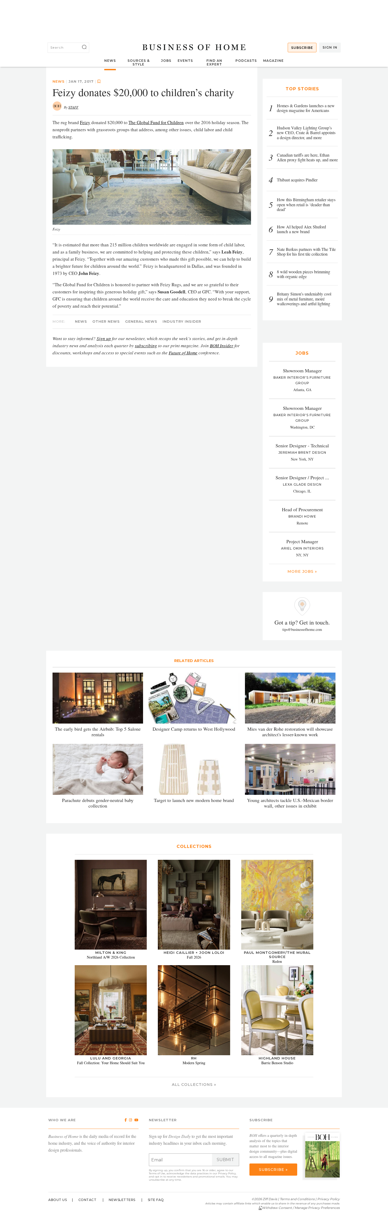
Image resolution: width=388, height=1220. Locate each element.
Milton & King (110, 952)
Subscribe (302, 48)
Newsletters (122, 1200)
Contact (87, 1200)
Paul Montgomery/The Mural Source (277, 954)
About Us (57, 1200)
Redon (277, 961)
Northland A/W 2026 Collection (111, 957)
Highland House (277, 1058)
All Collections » (194, 1084)
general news (141, 321)
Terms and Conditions (297, 1199)
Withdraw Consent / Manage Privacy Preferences (301, 1208)
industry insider (182, 321)
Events (185, 61)
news (59, 81)
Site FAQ (156, 1200)
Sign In (330, 47)
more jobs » (302, 571)
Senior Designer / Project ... (302, 477)
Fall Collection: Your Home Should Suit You (111, 1062)
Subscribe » (273, 1169)
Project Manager (302, 541)
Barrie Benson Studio (277, 1062)
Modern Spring (194, 1062)
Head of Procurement (302, 509)
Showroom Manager (302, 370)
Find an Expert (214, 62)
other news (106, 321)
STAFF (73, 107)
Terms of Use (157, 1173)
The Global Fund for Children (156, 122)
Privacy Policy (227, 1173)
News (110, 61)
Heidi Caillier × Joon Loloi (194, 952)
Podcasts (246, 61)
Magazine (273, 61)
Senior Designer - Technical (302, 445)
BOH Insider (221, 345)
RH (194, 1058)
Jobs (166, 61)
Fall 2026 (194, 957)
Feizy (85, 122)
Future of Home (183, 353)
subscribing (146, 345)
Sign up (104, 338)
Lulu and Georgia (110, 1058)
